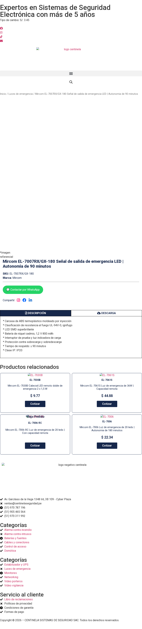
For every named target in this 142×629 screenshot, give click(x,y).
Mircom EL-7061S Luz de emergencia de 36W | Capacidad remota (107, 387)
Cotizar (35, 403)
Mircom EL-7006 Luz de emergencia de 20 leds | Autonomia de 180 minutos (107, 429)
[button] (71, 73)
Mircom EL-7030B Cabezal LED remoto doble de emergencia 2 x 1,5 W (35, 387)
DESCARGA (108, 313)
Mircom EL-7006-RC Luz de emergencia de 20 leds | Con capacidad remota (35, 431)
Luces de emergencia (20, 93)
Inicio (3, 93)
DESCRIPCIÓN (36, 313)
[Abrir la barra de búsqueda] (71, 82)
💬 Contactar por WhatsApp (23, 289)
